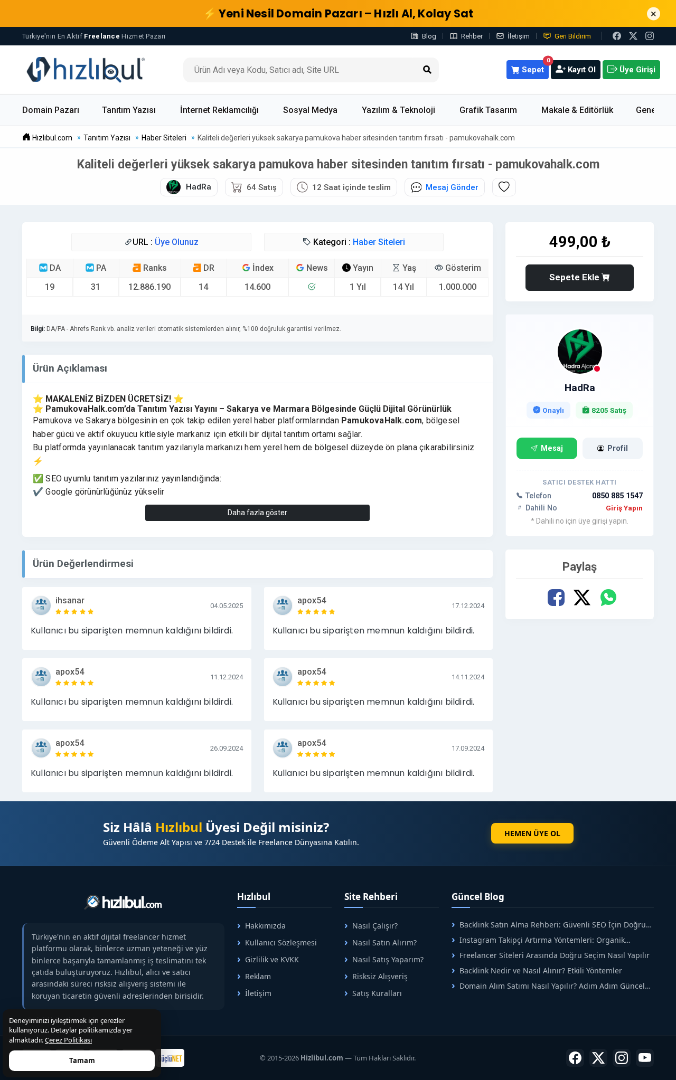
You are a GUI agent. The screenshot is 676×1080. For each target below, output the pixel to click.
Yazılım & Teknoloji (398, 110)
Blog (429, 36)
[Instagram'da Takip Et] (649, 36)
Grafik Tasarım (488, 110)
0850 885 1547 (617, 495)
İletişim (519, 36)
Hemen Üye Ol (532, 833)
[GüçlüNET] (169, 1058)
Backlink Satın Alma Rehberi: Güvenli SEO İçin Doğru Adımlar (549, 925)
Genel (647, 110)
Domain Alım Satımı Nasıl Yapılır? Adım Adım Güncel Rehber (548, 986)
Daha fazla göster (257, 512)
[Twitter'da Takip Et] (598, 1058)
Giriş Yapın (624, 508)
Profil (617, 448)
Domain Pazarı (50, 110)
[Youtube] (645, 1058)
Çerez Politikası (68, 1040)
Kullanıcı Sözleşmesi (281, 942)
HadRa (580, 388)
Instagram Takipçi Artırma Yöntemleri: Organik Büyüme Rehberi (538, 940)
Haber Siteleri (379, 242)
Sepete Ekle (575, 277)
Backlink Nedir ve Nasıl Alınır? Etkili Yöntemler (540, 970)
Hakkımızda (265, 926)
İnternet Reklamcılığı (219, 110)
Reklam (258, 976)
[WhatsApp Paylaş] (607, 598)
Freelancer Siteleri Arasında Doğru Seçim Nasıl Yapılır (554, 955)
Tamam (82, 1060)
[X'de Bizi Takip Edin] (633, 36)
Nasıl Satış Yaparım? (388, 959)
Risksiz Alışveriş (380, 976)
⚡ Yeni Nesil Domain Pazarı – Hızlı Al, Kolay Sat (338, 13)
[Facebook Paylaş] (556, 598)
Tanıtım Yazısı (129, 110)
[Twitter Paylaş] (582, 598)
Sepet (534, 67)
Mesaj (552, 448)
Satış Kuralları (377, 993)
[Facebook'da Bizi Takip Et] (617, 36)
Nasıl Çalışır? (375, 926)
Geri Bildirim (573, 36)
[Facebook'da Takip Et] (575, 1058)
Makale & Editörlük (577, 110)
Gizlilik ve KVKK (272, 959)
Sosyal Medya (310, 110)
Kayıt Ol (581, 69)
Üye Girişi (636, 69)
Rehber (472, 36)
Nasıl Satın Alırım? (384, 942)
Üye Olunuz (177, 242)
